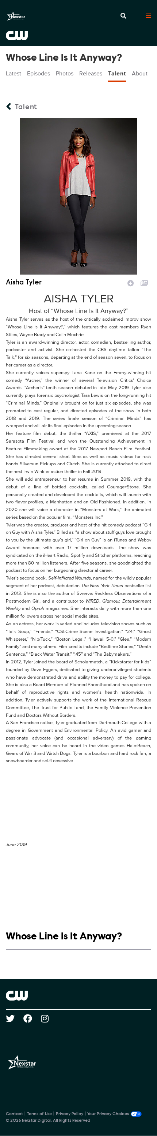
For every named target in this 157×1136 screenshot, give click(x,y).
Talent (117, 73)
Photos (64, 73)
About (140, 73)
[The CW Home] (78, 35)
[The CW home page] (78, 995)
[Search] (123, 16)
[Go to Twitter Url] (14, 1018)
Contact (14, 1114)
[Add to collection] (144, 282)
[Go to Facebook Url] (32, 1018)
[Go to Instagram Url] (49, 1018)
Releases (90, 73)
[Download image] (130, 282)
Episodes (38, 73)
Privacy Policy (69, 1114)
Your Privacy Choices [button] (108, 1114)
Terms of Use (39, 1114)
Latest (13, 73)
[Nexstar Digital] (16, 16)
